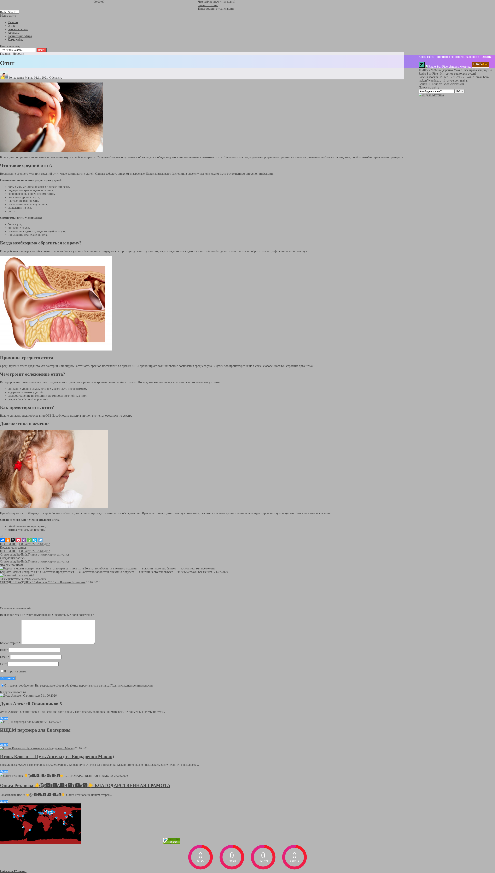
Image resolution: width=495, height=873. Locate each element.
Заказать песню (208, 5)
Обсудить (55, 77)
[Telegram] (40, 540)
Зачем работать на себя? (15, 578)
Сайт (3, 664)
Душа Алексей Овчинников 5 (31, 703)
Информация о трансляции (216, 8)
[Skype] (34, 540)
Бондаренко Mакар (21, 77)
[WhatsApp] (29, 540)
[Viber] (24, 540)
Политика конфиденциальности (131, 685)
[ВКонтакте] (2, 540)
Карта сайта (426, 56)
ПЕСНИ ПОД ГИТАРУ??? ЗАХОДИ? (25, 544)
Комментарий (10, 643)
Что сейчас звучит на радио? (217, 1)
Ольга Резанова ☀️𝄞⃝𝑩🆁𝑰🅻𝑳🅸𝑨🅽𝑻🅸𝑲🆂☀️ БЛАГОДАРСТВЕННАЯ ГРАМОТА (85, 785)
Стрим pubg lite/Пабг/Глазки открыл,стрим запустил (34, 554)
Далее (4, 718)
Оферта (487, 56)
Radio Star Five (9, 12)
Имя (4, 649)
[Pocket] (18, 540)
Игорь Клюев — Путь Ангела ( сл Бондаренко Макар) (57, 756)
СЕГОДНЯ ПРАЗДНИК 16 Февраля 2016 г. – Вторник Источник (42, 582)
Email (4, 657)
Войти (423, 84)
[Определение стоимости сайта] (171, 843)
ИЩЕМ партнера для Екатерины (35, 730)
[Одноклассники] (7, 540)
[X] (13, 540)
